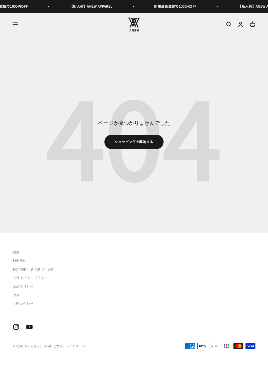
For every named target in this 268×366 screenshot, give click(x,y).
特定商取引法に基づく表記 (33, 269)
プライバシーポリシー (30, 277)
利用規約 (19, 260)
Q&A (16, 294)
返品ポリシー (23, 286)
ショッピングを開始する (134, 141)
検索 (16, 252)
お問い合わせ (23, 303)
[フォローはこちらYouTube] (29, 326)
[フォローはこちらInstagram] (16, 326)
